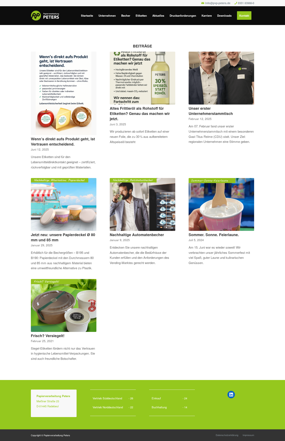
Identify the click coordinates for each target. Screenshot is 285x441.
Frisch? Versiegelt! (47, 335)
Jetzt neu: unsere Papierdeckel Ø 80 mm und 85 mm (63, 237)
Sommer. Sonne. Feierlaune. (214, 234)
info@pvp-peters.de (217, 3)
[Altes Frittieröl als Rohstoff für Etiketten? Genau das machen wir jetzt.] (142, 78)
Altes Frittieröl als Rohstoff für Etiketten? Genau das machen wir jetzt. (140, 113)
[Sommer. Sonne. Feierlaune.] (221, 204)
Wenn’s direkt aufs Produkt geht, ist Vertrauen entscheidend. (63, 141)
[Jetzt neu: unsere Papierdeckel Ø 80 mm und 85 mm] (63, 204)
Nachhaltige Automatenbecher (137, 234)
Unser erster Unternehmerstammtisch (211, 111)
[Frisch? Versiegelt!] (63, 305)
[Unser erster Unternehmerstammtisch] (221, 78)
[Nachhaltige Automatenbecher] (142, 204)
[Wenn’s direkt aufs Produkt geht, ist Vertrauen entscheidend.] (63, 93)
